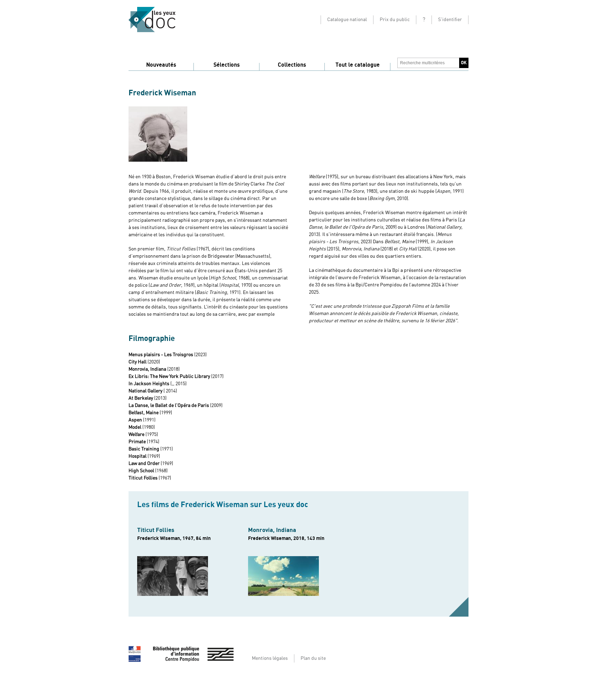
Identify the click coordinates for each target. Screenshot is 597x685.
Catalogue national (347, 19)
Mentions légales (270, 658)
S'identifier (450, 19)
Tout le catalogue (357, 65)
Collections (292, 65)
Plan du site (313, 658)
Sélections (227, 65)
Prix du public (395, 19)
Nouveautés (161, 65)
